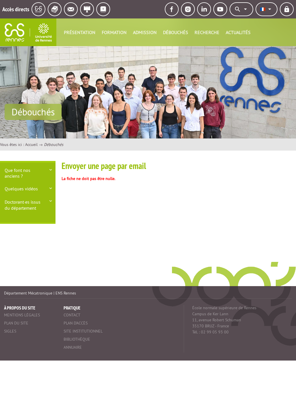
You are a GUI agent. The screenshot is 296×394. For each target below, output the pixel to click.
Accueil (31, 144)
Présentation (79, 32)
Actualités (238, 32)
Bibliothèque (77, 339)
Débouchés (175, 32)
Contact (72, 315)
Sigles (10, 331)
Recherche (207, 32)
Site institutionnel (83, 331)
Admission (145, 32)
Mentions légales (22, 315)
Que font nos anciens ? (17, 173)
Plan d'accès (76, 323)
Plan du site (16, 323)
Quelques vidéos (21, 189)
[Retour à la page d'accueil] (28, 32)
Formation (114, 32)
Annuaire (73, 347)
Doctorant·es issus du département (22, 205)
